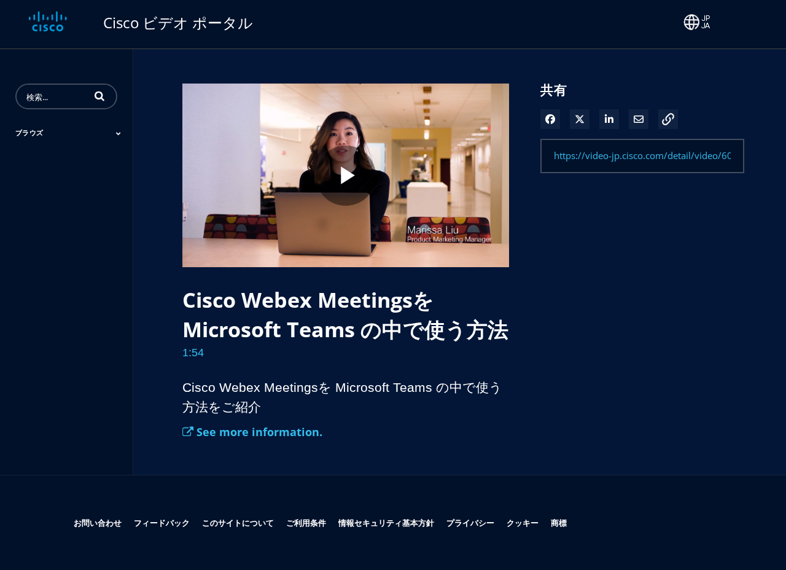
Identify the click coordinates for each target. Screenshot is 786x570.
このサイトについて (238, 522)
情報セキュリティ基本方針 (386, 522)
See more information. (257, 431)
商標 (559, 522)
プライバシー (470, 522)
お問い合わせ (98, 522)
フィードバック (162, 522)
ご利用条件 (306, 522)
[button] (99, 96)
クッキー (523, 522)
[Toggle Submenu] (118, 133)
